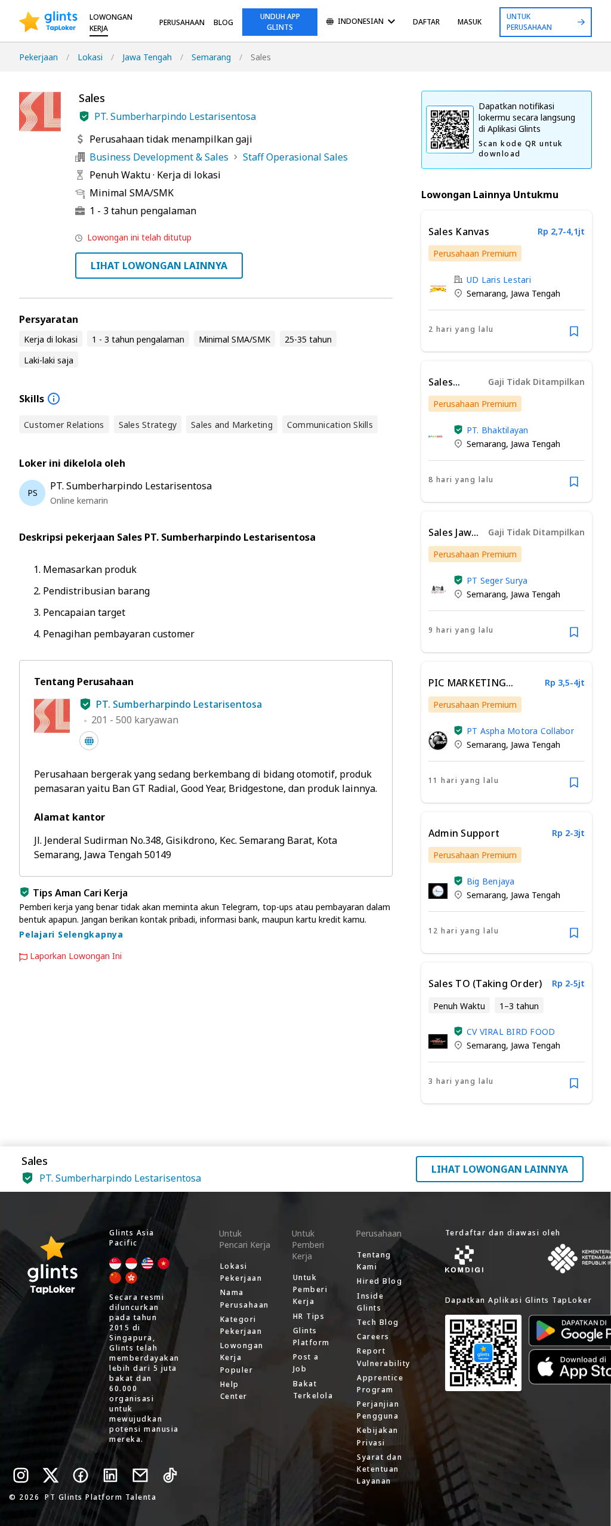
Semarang (211, 57)
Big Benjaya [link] (491, 881)
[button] (84, 116)
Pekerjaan (38, 57)
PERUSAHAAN (182, 22)
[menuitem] (360, 22)
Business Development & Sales (159, 157)
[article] (506, 281)
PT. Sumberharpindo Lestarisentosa (175, 116)
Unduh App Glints (280, 21)
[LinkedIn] (110, 1475)
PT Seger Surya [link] (497, 580)
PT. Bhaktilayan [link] (498, 430)
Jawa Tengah (147, 57)
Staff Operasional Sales (295, 157)
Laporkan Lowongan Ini (76, 956)
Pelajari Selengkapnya (71, 934)
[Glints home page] (48, 22)
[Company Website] (89, 741)
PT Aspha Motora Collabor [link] (520, 730)
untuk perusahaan (529, 21)
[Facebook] (80, 1475)
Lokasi (90, 57)
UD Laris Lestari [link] (499, 279)
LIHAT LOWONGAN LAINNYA (159, 265)
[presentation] (48, 22)
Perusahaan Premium (475, 253)
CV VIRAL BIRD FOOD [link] (511, 1031)
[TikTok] (170, 1475)
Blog (223, 22)
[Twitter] (51, 1475)
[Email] (140, 1475)
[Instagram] (21, 1475)
